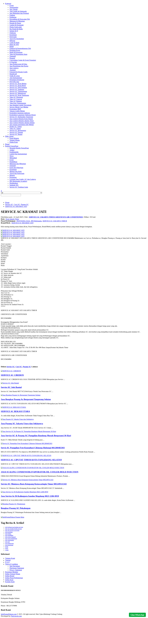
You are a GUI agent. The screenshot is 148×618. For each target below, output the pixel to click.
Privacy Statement (16, 570)
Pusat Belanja (14, 138)
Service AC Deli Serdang (18, 87)
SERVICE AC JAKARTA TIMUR (55, 221)
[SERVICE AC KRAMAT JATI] (12, 230)
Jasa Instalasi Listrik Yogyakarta (20, 105)
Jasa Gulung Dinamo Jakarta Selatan (22, 123)
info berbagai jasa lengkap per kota (14, 527)
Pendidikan (13, 162)
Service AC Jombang (17, 89)
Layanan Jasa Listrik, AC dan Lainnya (23, 179)
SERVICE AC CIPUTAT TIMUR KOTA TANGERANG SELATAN (31, 460)
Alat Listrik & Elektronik (18, 11)
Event (12, 5)
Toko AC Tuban (15, 128)
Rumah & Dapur (15, 23)
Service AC (9, 204)
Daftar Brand (9, 576)
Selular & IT (14, 31)
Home (7, 202)
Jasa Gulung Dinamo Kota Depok (21, 119)
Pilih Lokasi (9, 136)
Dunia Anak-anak (16, 27)
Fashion (12, 15)
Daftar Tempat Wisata (12, 574)
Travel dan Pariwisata (17, 173)
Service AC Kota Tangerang (19, 95)
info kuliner (8, 533)
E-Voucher (13, 62)
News (12, 156)
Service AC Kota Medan (18, 84)
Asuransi (13, 70)
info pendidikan (9, 535)
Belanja (12, 175)
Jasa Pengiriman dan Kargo (19, 66)
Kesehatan (13, 35)
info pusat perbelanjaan (11, 538)
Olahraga (13, 33)
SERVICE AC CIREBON (12, 375)
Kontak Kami (10, 582)
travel (6, 548)
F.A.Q (7, 562)
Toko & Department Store (18, 54)
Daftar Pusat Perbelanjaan (14, 578)
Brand (7, 144)
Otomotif (13, 56)
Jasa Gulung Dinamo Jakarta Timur (22, 121)
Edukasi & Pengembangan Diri (20, 48)
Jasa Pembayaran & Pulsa (18, 64)
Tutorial (8, 560)
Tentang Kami (10, 558)
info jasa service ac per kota (12, 530)
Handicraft (13, 74)
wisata (6, 550)
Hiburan (12, 41)
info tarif (7, 542)
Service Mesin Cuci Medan (19, 107)
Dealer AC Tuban (16, 126)
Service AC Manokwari (18, 93)
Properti (12, 58)
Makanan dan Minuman (18, 164)
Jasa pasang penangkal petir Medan (22, 125)
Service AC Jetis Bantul (11, 387)
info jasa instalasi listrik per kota (13, 529)
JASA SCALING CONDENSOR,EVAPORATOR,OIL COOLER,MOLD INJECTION (39, 472)
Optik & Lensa (15, 76)
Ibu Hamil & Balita (16, 29)
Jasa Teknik (14, 9)
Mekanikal (13, 158)
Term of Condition (11, 564)
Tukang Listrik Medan (17, 111)
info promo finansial (10, 537)
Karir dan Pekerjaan (16, 167)
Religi (12, 46)
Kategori (8, 3)
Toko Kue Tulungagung (18, 103)
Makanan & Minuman (17, 21)
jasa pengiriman (9, 545)
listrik (6, 546)
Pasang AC (25, 204)
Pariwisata (13, 37)
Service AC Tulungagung (18, 91)
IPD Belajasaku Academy (18, 181)
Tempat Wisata (15, 140)
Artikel (12, 150)
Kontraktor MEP (15, 109)
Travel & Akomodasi (17, 39)
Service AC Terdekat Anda (19, 187)
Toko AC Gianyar (16, 99)
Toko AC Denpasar (16, 97)
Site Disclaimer (15, 566)
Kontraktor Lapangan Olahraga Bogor (23, 115)
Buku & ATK (14, 44)
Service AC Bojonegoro (18, 130)
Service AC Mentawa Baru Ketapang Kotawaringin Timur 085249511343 (34, 484)
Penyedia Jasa (14, 82)
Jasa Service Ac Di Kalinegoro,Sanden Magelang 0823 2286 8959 (30, 496)
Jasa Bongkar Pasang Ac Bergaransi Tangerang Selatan (26, 399)
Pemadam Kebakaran (17, 80)
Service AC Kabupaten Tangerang (21, 117)
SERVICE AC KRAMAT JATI (16, 206)
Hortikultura (14, 183)
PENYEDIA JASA (23, 221)
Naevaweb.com (16, 616)
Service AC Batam (16, 134)
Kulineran (13, 17)
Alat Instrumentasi (16, 78)
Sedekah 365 (14, 185)
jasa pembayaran (9, 543)
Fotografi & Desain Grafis (18, 72)
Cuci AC (17, 204)
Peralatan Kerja (15, 50)
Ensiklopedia (14, 152)
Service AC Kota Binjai (18, 85)
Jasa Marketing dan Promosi (19, 13)
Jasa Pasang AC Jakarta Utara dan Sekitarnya (22, 423)
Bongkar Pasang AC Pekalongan (15, 508)
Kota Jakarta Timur (12, 219)
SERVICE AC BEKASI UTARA (15, 411)
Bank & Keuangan (16, 52)
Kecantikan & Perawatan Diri (20, 19)
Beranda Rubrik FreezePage (19, 148)
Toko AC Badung (16, 101)
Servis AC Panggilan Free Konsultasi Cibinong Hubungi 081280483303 (33, 448)
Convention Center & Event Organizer (23, 60)
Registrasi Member (11, 572)
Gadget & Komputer (17, 25)
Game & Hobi (14, 43)
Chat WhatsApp (137, 615)
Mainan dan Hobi (16, 171)
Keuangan (13, 177)
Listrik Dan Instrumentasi (18, 154)
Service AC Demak (16, 132)
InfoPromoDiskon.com (9, 614)
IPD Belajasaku (36, 221)
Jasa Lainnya (14, 68)
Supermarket (14, 7)
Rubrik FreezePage (11, 146)
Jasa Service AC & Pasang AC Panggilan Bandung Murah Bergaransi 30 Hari (36, 435)
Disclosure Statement (17, 568)
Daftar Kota (14, 142)
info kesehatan (9, 532)
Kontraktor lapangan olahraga (20, 113)
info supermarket (9, 540)
